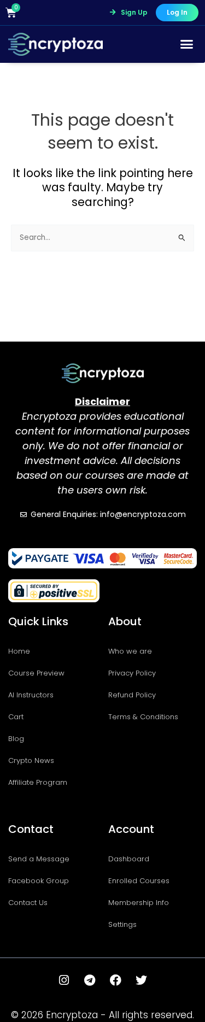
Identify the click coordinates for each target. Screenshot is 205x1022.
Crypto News (31, 760)
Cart (16, 717)
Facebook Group (38, 881)
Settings (122, 924)
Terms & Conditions (143, 717)
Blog (16, 738)
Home (19, 651)
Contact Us (28, 902)
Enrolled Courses (138, 881)
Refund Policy (132, 695)
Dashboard (128, 859)
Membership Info (138, 902)
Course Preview (36, 673)
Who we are (130, 651)
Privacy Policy (132, 673)
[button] (187, 44)
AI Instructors (31, 695)
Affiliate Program (37, 782)
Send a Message (38, 859)
